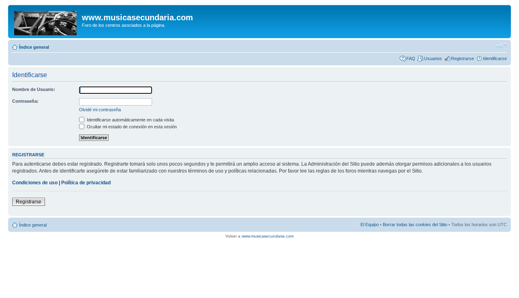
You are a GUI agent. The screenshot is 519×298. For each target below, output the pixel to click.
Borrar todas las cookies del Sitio (415, 224)
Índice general (34, 47)
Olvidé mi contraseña (100, 109)
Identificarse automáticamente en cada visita (130, 119)
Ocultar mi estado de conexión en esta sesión (131, 126)
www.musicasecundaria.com (268, 236)
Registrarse (462, 58)
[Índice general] (46, 21)
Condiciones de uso (35, 183)
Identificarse (495, 58)
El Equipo (369, 224)
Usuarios (433, 58)
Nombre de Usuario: (33, 89)
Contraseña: (25, 101)
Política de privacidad (86, 183)
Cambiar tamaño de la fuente (501, 45)
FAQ (410, 58)
